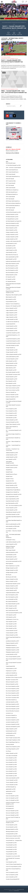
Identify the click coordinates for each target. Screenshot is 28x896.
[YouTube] (7, 115)
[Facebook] (10, 115)
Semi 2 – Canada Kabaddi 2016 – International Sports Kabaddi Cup (14, 27)
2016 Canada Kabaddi (6, 22)
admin (17, 29)
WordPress (16, 890)
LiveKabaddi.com (20, 889)
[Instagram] (14, 115)
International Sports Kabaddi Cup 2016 (9, 58)
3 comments (8, 34)
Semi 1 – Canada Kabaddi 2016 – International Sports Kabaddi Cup (12, 61)
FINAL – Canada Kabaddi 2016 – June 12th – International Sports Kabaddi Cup (14, 91)
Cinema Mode (19, 34)
